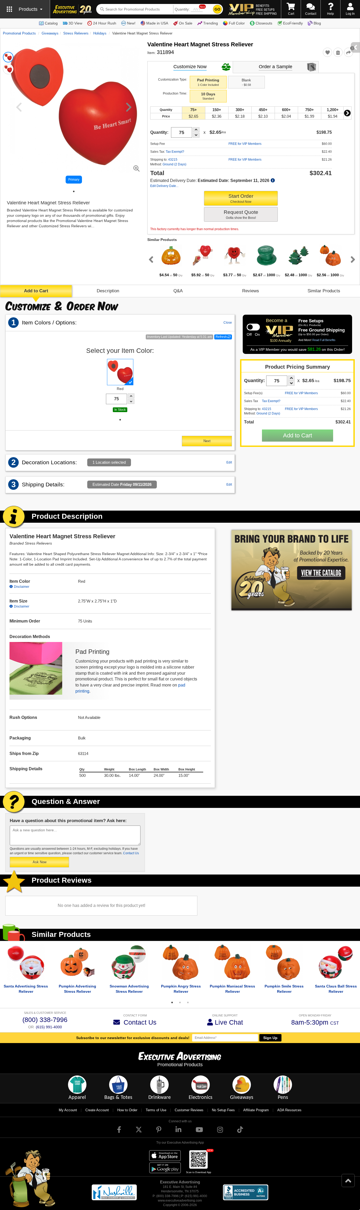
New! (131, 23)
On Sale (185, 23)
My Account (68, 1110)
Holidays (99, 33)
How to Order (127, 1110)
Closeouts (264, 23)
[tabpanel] (171, 261)
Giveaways (50, 33)
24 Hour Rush (104, 23)
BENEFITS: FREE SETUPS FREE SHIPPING (266, 9)
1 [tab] (73, 191)
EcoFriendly (293, 23)
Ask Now (39, 862)
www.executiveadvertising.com (180, 1200)
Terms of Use (156, 1110)
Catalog (51, 23)
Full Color (237, 23)
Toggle (253, 327)
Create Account (97, 1110)
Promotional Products (19, 33)
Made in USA (157, 23)
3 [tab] (188, 1002)
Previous (150, 259)
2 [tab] (180, 1002)
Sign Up (270, 1038)
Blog (317, 23)
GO (217, 9)
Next (347, 113)
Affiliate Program (256, 1110)
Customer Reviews (189, 1110)
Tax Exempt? (175, 152)
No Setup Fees (223, 1110)
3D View (75, 23)
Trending (210, 23)
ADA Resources (289, 1110)
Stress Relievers (76, 33)
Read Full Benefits (323, 340)
